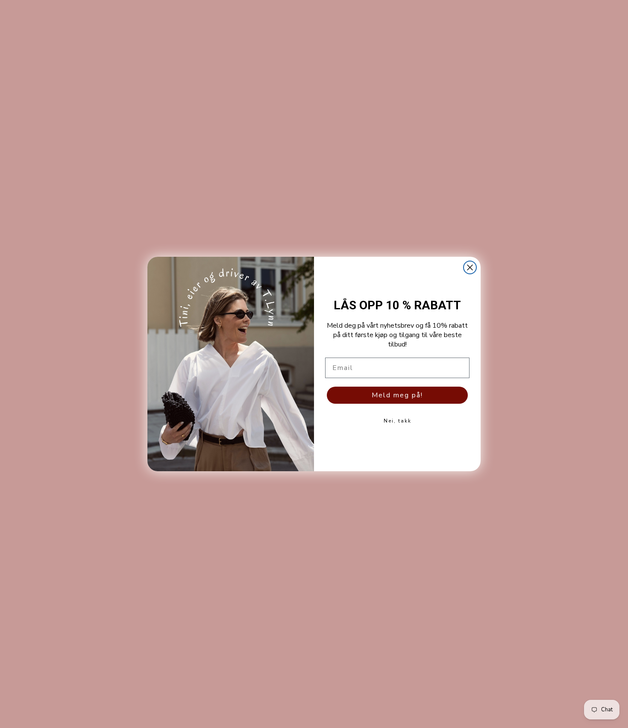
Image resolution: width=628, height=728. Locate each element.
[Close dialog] (470, 267)
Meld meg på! (397, 395)
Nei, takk (397, 420)
